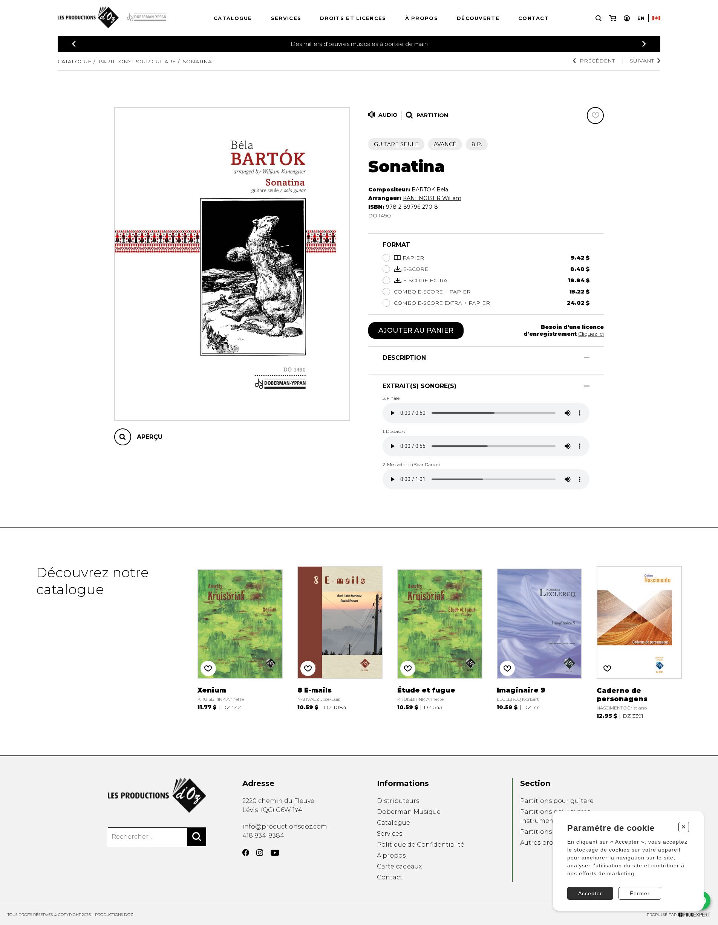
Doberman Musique (409, 811)
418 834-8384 (263, 835)
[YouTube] (275, 852)
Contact (533, 18)
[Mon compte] (627, 18)
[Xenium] (240, 641)
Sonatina (197, 61)
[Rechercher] (196, 836)
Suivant (642, 60)
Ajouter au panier (415, 330)
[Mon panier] (612, 18)
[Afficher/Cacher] (586, 357)
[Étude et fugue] (439, 641)
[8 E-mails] (340, 641)
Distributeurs (398, 800)
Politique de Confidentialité (420, 844)
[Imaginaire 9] (539, 641)
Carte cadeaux (399, 866)
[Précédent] (74, 43)
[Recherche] (599, 18)
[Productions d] (157, 795)
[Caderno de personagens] (639, 641)
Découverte (478, 18)
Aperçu (149, 436)
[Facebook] (245, 853)
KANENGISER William (432, 198)
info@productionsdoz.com (284, 826)
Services (286, 18)
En (641, 18)
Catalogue (233, 18)
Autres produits (544, 842)
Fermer (640, 893)
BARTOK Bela (430, 189)
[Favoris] (595, 115)
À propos (421, 18)
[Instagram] (259, 853)
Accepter (590, 893)
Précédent (597, 60)
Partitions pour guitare (137, 61)
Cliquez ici (591, 333)
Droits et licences (353, 18)
